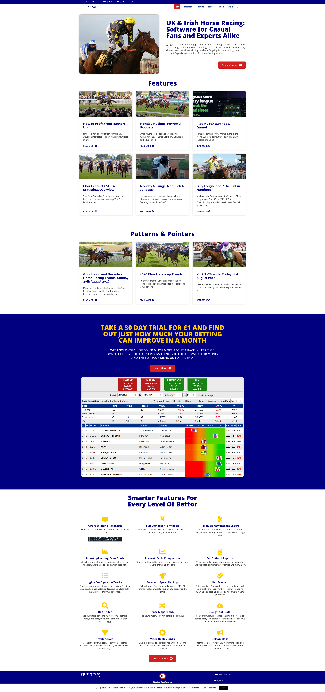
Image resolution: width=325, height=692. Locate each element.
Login (230, 6)
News (134, 2)
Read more (89, 146)
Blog (118, 2)
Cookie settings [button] (209, 687)
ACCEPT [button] (223, 688)
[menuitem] (94, 2)
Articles (112, 2)
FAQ (104, 2)
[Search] (236, 7)
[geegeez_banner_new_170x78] (92, 7)
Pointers (126, 2)
